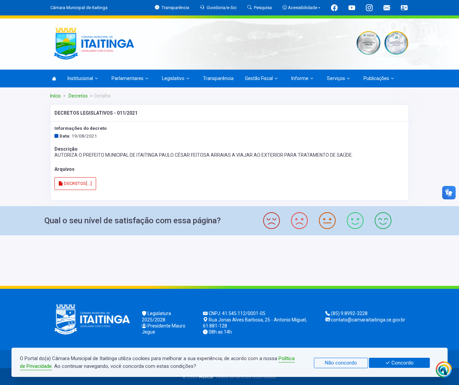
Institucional (80, 78)
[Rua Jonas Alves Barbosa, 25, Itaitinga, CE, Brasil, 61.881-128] (229, 259)
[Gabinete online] (404, 8)
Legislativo (173, 78)
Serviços (336, 78)
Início (55, 96)
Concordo (402, 363)
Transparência (218, 78)
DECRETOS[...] (77, 183)
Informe (299, 78)
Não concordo (341, 363)
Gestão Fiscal (259, 78)
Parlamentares (127, 78)
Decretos (78, 96)
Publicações (376, 78)
